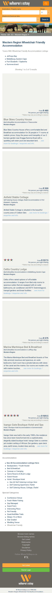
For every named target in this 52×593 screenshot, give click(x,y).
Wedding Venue (13, 522)
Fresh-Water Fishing (15, 500)
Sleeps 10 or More (14, 517)
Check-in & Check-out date (11, 16)
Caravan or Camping (15, 471)
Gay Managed (12, 503)
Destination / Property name (11, 9)
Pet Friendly (11, 511)
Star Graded (12, 520)
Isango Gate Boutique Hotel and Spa (23, 424)
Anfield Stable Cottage (16, 197)
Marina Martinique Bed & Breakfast (23, 347)
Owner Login (26, 570)
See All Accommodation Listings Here (23, 463)
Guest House (12, 477)
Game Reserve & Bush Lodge (18, 474)
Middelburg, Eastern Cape (17, 59)
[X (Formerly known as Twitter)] (27, 557)
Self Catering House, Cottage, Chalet (23, 488)
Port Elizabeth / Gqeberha (17, 62)
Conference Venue (14, 498)
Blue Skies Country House (18, 119)
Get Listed (26, 539)
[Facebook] (25, 557)
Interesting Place (13, 509)
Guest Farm (11, 506)
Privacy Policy (26, 550)
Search (45, 19)
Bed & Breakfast (13, 468)
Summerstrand (13, 64)
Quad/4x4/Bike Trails (15, 514)
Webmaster (26, 542)
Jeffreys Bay (12, 56)
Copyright (26, 545)
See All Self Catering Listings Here (23, 482)
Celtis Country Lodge (15, 269)
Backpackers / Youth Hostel (18, 466)
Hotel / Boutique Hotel (16, 479)
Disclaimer (26, 548)
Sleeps (42, 9)
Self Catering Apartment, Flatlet (22, 485)
